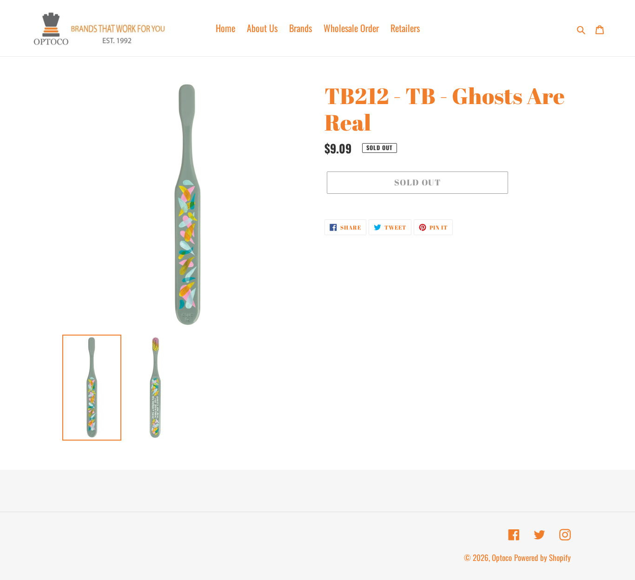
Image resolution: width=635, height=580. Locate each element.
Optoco (502, 557)
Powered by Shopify (542, 557)
